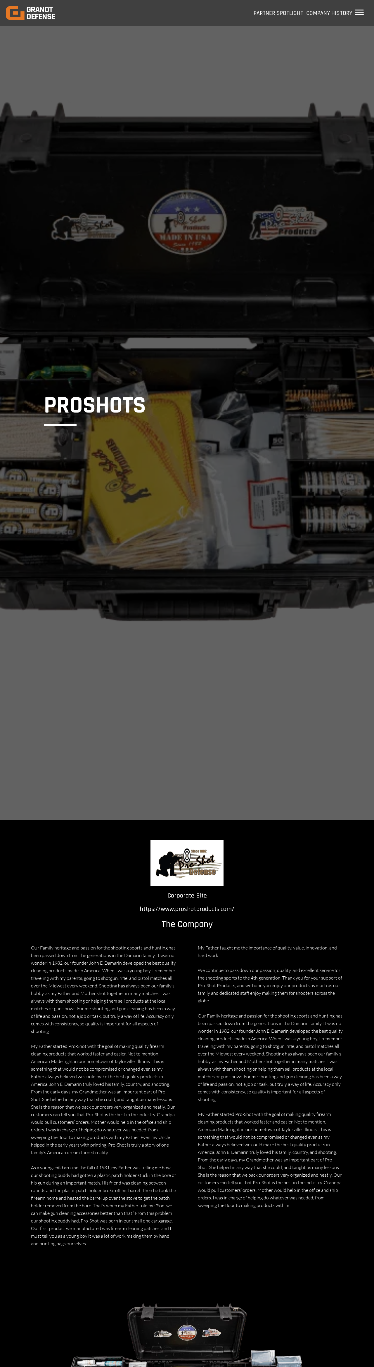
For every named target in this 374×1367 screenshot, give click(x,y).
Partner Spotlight (278, 13)
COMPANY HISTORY (329, 13)
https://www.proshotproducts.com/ (187, 909)
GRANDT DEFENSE (40, 13)
